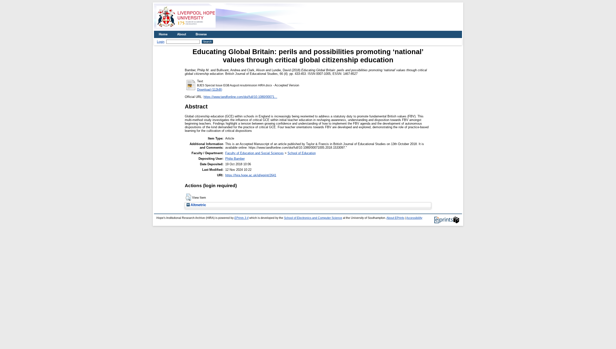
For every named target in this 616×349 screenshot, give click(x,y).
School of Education (302, 153)
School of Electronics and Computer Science (313, 217)
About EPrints (395, 217)
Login (160, 42)
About (181, 34)
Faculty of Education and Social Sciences (254, 153)
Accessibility (414, 217)
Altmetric (198, 205)
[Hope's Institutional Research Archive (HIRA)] (186, 29)
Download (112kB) (209, 89)
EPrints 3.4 (241, 217)
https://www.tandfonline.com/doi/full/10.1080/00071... (240, 97)
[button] (188, 197)
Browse (201, 34)
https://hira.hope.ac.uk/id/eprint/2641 (250, 175)
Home (163, 34)
